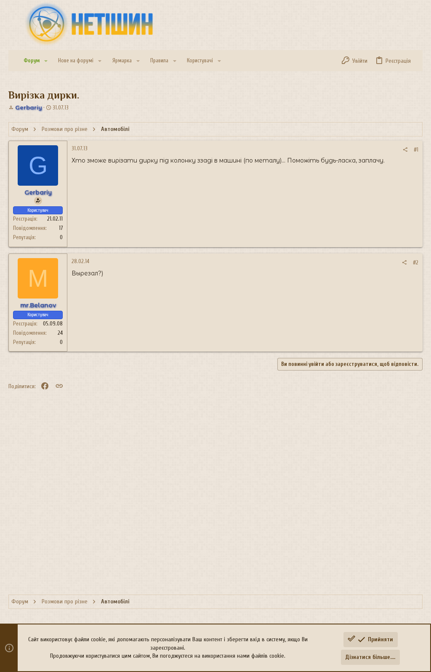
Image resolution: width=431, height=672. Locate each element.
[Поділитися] (405, 150)
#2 (415, 262)
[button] (45, 60)
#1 (416, 150)
